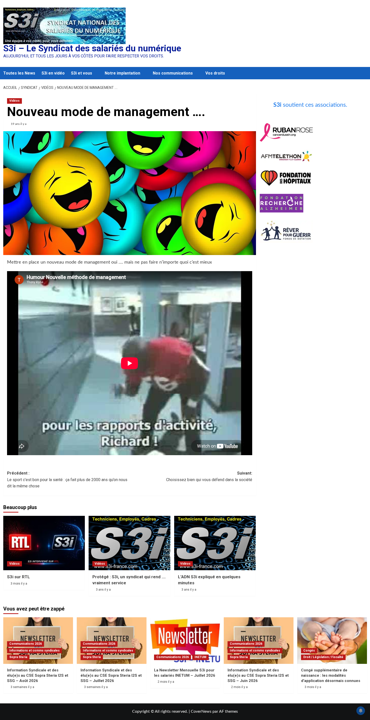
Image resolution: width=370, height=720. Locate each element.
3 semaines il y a (22, 687)
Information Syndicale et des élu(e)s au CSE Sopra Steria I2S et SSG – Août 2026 (37, 675)
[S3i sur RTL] (44, 543)
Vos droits (215, 73)
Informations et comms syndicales (34, 650)
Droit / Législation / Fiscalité (323, 657)
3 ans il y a (103, 589)
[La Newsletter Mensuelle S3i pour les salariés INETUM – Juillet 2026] (185, 640)
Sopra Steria (18, 657)
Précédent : (67, 479)
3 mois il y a (19, 583)
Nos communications (173, 73)
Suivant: (209, 476)
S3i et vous (81, 73)
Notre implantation (122, 73)
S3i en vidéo (53, 73)
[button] (364, 73)
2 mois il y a (166, 681)
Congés (309, 650)
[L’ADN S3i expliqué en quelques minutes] (215, 543)
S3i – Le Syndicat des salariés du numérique (92, 48)
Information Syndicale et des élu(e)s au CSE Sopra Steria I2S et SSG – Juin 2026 (258, 675)
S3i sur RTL (18, 576)
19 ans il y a (18, 123)
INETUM (200, 657)
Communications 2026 (25, 643)
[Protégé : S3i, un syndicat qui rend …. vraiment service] (129, 543)
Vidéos (14, 100)
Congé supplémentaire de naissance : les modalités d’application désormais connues (330, 675)
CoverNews (201, 711)
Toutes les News (19, 73)
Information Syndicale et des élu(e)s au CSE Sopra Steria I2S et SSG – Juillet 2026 (111, 675)
